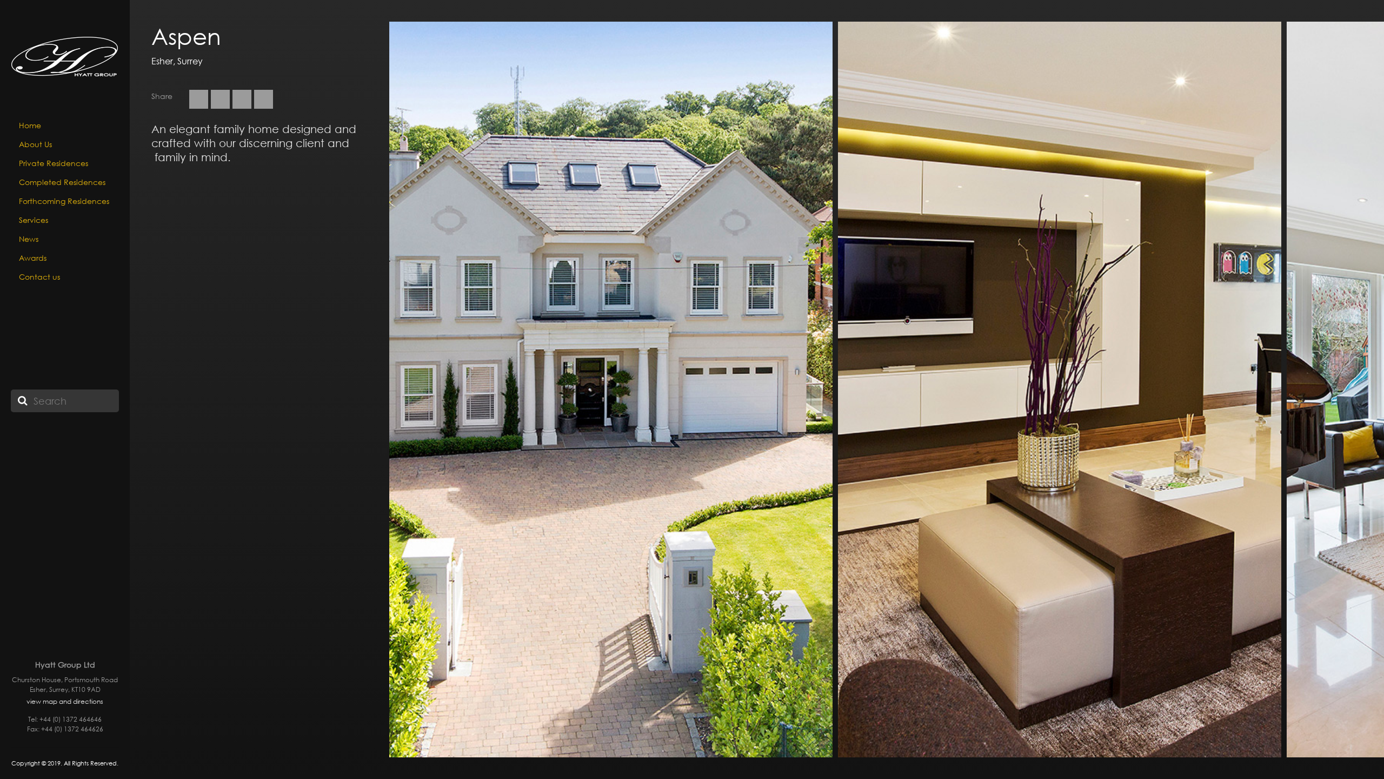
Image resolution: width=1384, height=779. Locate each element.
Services (33, 220)
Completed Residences (62, 182)
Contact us (39, 277)
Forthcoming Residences (64, 201)
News (28, 239)
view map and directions (64, 701)
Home (30, 125)
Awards (32, 258)
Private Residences (53, 163)
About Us (35, 144)
